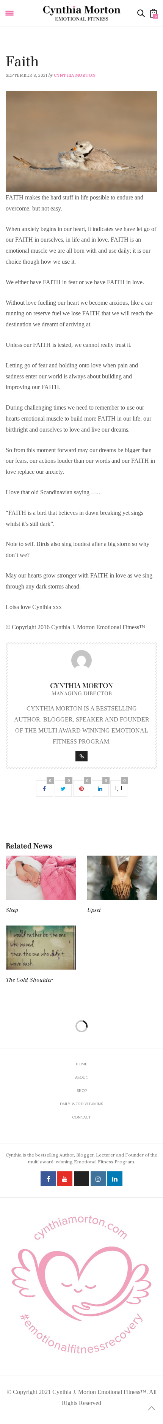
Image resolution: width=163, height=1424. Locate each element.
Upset (94, 910)
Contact (81, 1117)
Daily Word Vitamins (30, 51)
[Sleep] (41, 878)
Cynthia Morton (75, 75)
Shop (82, 1090)
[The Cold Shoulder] (41, 948)
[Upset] (122, 878)
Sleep (12, 910)
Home (81, 1064)
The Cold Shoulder (29, 980)
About (81, 1077)
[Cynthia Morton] (82, 13)
